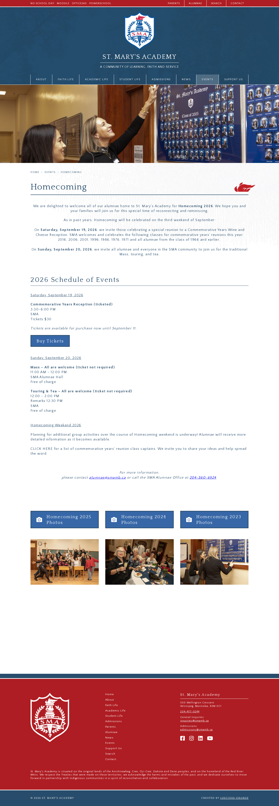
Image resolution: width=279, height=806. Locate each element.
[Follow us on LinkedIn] (200, 739)
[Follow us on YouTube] (210, 739)
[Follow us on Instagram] (191, 739)
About (41, 79)
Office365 (79, 3)
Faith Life (66, 79)
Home (35, 172)
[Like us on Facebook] (182, 739)
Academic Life (96, 79)
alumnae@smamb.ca (107, 477)
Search (216, 3)
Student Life (130, 79)
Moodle (63, 3)
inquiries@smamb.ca (194, 720)
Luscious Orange (234, 798)
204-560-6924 (203, 477)
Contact (237, 3)
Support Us (233, 79)
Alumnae (195, 3)
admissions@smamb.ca (196, 729)
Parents (174, 3)
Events (207, 79)
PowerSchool (100, 3)
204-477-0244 (189, 711)
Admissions (161, 79)
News (186, 79)
